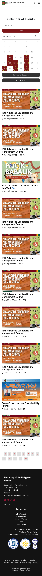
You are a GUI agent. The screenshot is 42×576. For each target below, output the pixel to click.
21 (15, 63)
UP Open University (25, 562)
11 (10, 459)
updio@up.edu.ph (11, 490)
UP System (8, 560)
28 (15, 68)
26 (4, 68)
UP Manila (6, 562)
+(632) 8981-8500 (11, 488)
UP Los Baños (31, 560)
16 (26, 57)
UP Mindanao (14, 562)
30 (26, 68)
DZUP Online (21, 524)
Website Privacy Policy (28, 532)
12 (15, 459)
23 (26, 63)
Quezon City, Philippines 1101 (16, 485)
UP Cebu (23, 560)
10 (4, 459)
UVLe (21, 522)
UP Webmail (21, 514)
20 (10, 63)
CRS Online (21, 516)
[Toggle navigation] (38, 3)
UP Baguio (16, 560)
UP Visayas (36, 562)
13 (10, 57)
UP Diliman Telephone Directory (16, 495)
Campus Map (9, 493)
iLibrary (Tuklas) (21, 519)
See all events (21, 80)
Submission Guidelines (21, 75)
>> (26, 459)
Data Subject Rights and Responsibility (22, 534)
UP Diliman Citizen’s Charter (26, 529)
